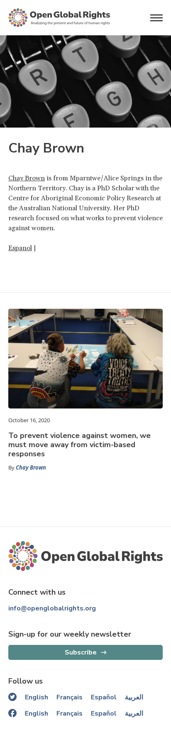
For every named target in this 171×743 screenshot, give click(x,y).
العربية (134, 697)
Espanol (20, 248)
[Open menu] (156, 18)
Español (104, 697)
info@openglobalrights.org (52, 608)
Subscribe (81, 652)
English (36, 697)
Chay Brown (26, 178)
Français (69, 697)
